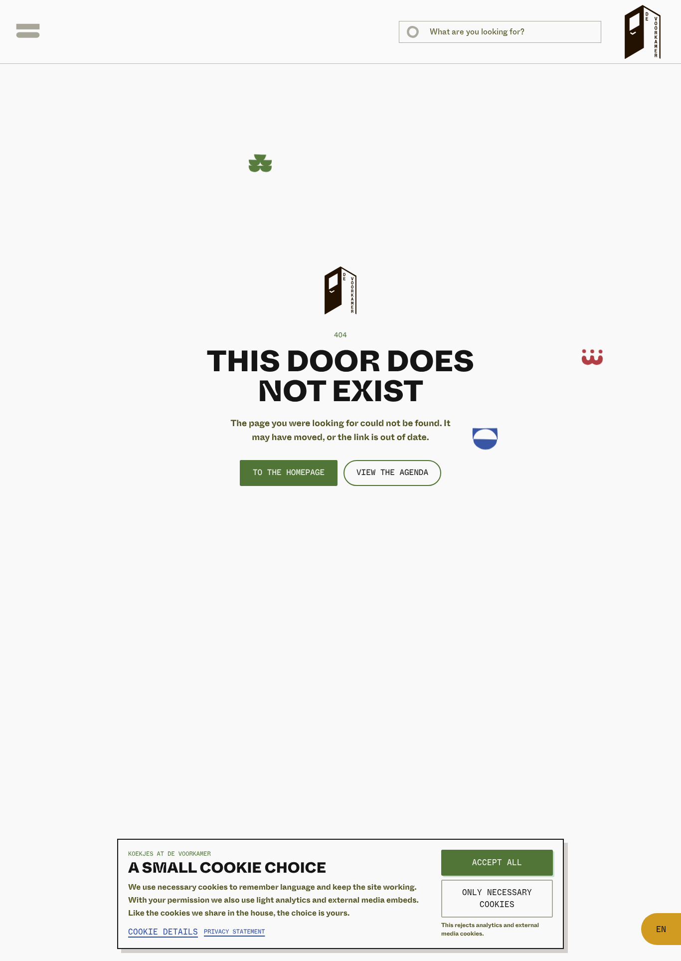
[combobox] (500, 32)
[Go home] (642, 32)
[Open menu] (28, 32)
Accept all (497, 862)
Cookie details (163, 932)
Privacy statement (234, 932)
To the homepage (289, 473)
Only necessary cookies (497, 898)
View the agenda (392, 473)
